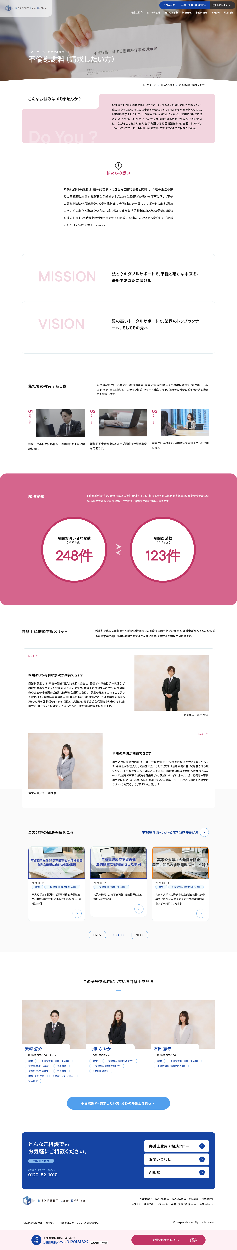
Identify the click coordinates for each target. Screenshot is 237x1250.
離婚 (37, 886)
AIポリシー (51, 1223)
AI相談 (154, 1172)
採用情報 (228, 12)
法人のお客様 (171, 12)
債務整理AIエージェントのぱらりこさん (79, 1223)
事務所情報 (201, 12)
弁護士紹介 (137, 12)
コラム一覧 (169, 5)
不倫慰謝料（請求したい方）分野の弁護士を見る (116, 1103)
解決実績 (187, 12)
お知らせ (215, 12)
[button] (113, 935)
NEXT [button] (140, 935)
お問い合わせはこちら (166, 1240)
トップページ (149, 85)
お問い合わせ (224, 5)
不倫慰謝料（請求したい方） (62, 886)
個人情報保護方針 (32, 1223)
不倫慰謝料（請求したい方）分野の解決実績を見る (170, 832)
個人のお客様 (154, 12)
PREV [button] (97, 935)
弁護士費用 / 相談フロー (194, 5)
